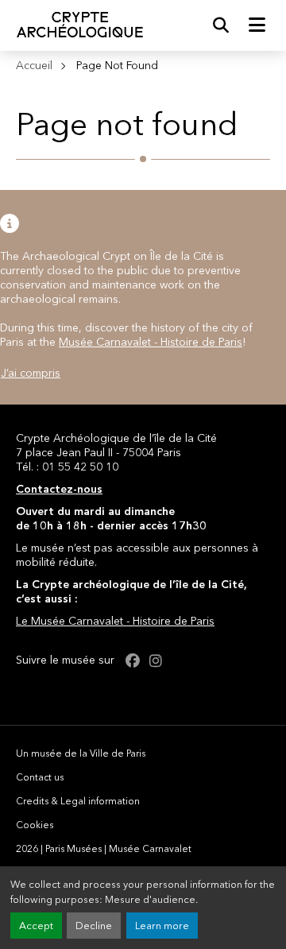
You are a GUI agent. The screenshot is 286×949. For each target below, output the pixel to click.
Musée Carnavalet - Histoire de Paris (150, 342)
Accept (36, 926)
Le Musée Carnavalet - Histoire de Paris (115, 621)
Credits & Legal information (78, 801)
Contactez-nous (59, 489)
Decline (93, 926)
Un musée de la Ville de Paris (80, 753)
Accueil (34, 65)
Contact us (40, 777)
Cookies (34, 825)
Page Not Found (117, 65)
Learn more (162, 926)
